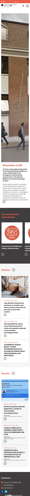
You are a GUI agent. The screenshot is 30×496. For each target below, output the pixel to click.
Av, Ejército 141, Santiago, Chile (12, 482)
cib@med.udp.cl (8, 488)
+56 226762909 (8, 485)
